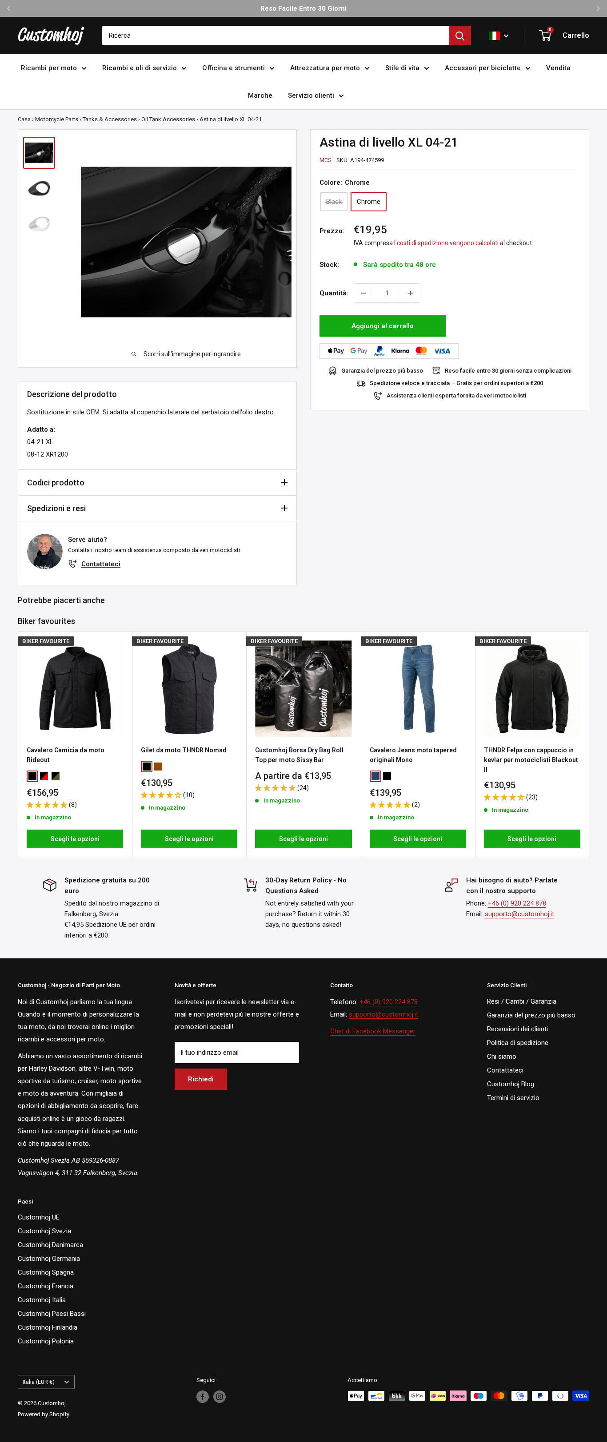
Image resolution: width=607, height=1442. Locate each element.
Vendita (558, 68)
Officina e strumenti (233, 68)
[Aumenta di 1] (410, 293)
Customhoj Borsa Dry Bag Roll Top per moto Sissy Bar (299, 755)
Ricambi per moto (49, 68)
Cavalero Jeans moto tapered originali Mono (413, 755)
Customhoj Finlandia (47, 1327)
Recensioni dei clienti (517, 1029)
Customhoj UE (39, 1217)
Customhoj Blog (510, 1084)
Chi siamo (501, 1057)
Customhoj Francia (45, 1286)
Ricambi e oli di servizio (139, 68)
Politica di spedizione (517, 1043)
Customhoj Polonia (46, 1341)
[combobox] (275, 35)
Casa (24, 119)
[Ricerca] (460, 35)
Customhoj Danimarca (50, 1245)
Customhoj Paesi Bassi (52, 1314)
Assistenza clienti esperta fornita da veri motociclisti (456, 395)
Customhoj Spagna (46, 1272)
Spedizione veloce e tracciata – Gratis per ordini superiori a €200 (456, 383)
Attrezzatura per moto (325, 68)
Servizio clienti (311, 95)
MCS (325, 160)
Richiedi (201, 1079)
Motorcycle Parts (56, 119)
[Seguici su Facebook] (202, 1396)
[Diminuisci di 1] (363, 293)
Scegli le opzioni (75, 838)
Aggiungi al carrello (382, 326)
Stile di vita (402, 68)
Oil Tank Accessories (168, 119)
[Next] (589, 744)
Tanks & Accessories (110, 119)
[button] (48, 805)
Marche (260, 95)
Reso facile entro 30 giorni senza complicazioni (508, 370)
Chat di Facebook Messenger (372, 1031)
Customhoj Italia (42, 1300)
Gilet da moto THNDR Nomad (184, 750)
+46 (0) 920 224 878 (517, 903)
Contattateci (100, 564)
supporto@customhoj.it (519, 914)
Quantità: (333, 293)
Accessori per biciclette (483, 68)
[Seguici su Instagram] (219, 1396)
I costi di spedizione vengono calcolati (446, 242)
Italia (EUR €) (39, 1381)
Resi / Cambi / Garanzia (521, 1001)
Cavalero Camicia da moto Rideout (65, 755)
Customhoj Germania (49, 1259)
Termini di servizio (513, 1098)
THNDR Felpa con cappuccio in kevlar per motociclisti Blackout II (531, 760)
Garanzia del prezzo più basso (382, 370)
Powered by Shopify (43, 1414)
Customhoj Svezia (44, 1231)
